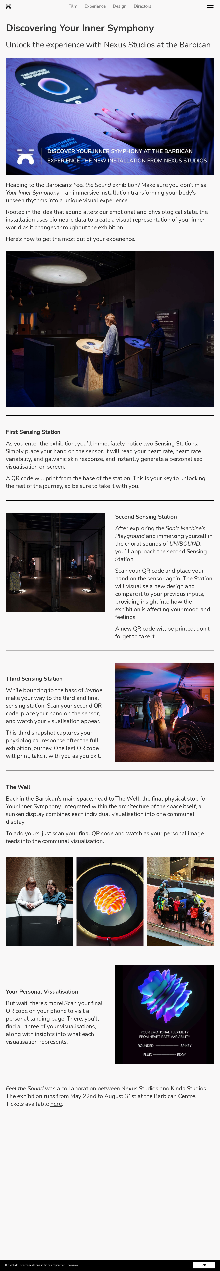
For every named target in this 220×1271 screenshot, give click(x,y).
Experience (95, 6)
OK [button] (204, 1265)
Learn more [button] (73, 1265)
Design (119, 6)
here (56, 1104)
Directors (142, 6)
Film (73, 6)
